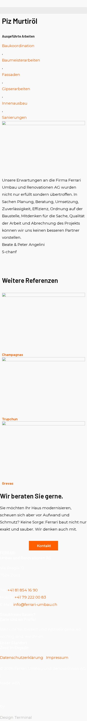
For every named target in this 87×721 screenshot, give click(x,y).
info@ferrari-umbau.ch (34, 604)
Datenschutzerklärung (21, 657)
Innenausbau (14, 103)
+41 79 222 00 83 (30, 597)
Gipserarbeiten (16, 88)
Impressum (57, 657)
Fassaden (11, 74)
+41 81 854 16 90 (22, 590)
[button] (43, 10)
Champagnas (12, 354)
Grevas (7, 483)
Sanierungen (14, 117)
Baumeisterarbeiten (21, 60)
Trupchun (10, 419)
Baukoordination (18, 45)
